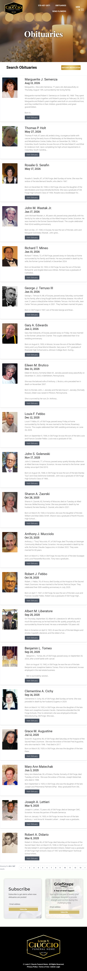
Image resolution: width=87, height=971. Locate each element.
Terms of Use (44, 967)
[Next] (85, 868)
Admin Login (55, 967)
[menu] (82, 9)
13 (80, 868)
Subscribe (23, 909)
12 (75, 868)
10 (65, 868)
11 (70, 868)
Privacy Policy (32, 967)
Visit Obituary (32, 117)
